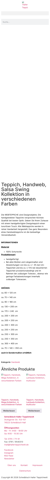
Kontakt (24, 465)
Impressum (37, 465)
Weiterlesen (9, 411)
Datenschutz (25, 471)
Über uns (12, 465)
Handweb (15, 362)
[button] (25, 13)
